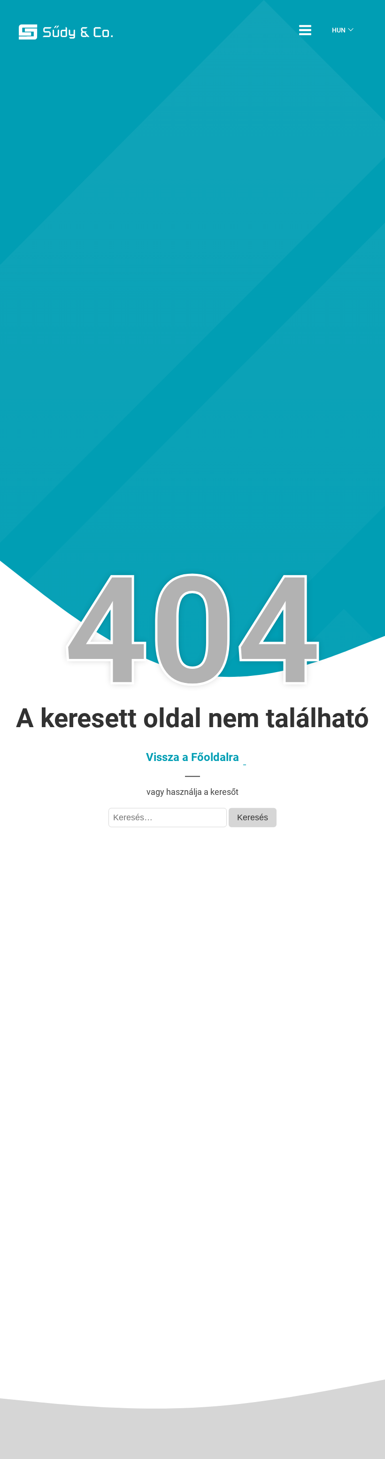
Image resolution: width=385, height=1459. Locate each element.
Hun (339, 30)
